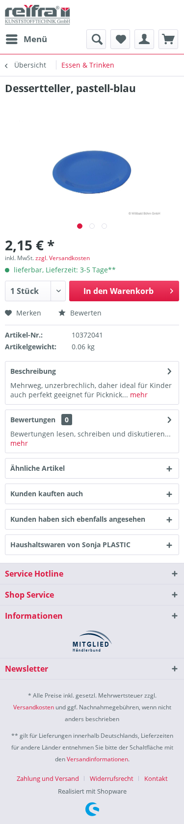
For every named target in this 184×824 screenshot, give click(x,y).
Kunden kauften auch (46, 493)
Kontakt (156, 778)
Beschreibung (33, 371)
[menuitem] (26, 39)
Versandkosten (33, 707)
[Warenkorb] (168, 39)
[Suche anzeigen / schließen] (96, 39)
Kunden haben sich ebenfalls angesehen (77, 519)
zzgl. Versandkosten (62, 258)
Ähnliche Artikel (37, 468)
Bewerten (85, 312)
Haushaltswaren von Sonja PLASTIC (70, 544)
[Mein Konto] (144, 39)
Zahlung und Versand (48, 778)
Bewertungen (32, 419)
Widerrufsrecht (111, 778)
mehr (138, 394)
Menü (35, 39)
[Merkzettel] (120, 39)
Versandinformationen (97, 759)
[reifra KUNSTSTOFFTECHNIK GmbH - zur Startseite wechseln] (37, 14)
